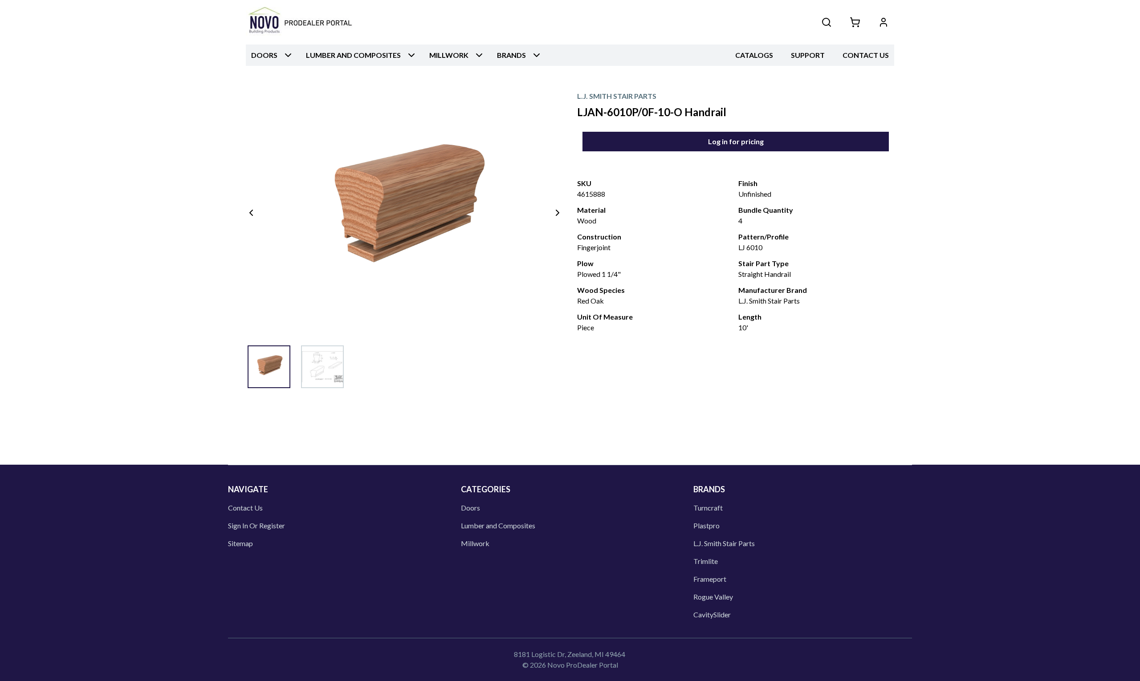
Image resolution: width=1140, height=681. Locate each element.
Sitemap (240, 543)
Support (808, 55)
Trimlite (705, 561)
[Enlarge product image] (269, 366)
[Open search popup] (826, 22)
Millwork (475, 543)
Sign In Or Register (256, 525)
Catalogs (754, 55)
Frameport (709, 579)
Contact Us (866, 55)
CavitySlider (712, 614)
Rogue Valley (713, 596)
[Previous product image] (251, 212)
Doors (470, 507)
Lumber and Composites (498, 525)
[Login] (883, 22)
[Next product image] (557, 212)
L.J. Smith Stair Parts (724, 543)
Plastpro (706, 525)
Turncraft (708, 507)
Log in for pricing (736, 141)
